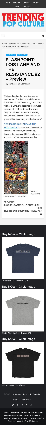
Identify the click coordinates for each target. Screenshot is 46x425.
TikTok (8, 2)
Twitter (17, 6)
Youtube (36, 2)
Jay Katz (12, 83)
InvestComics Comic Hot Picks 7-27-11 (23, 211)
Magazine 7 (21, 421)
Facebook (27, 2)
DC (37, 191)
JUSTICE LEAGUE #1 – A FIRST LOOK (21, 203)
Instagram (16, 2)
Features (11, 55)
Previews (22, 55)
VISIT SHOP (27, 6)
